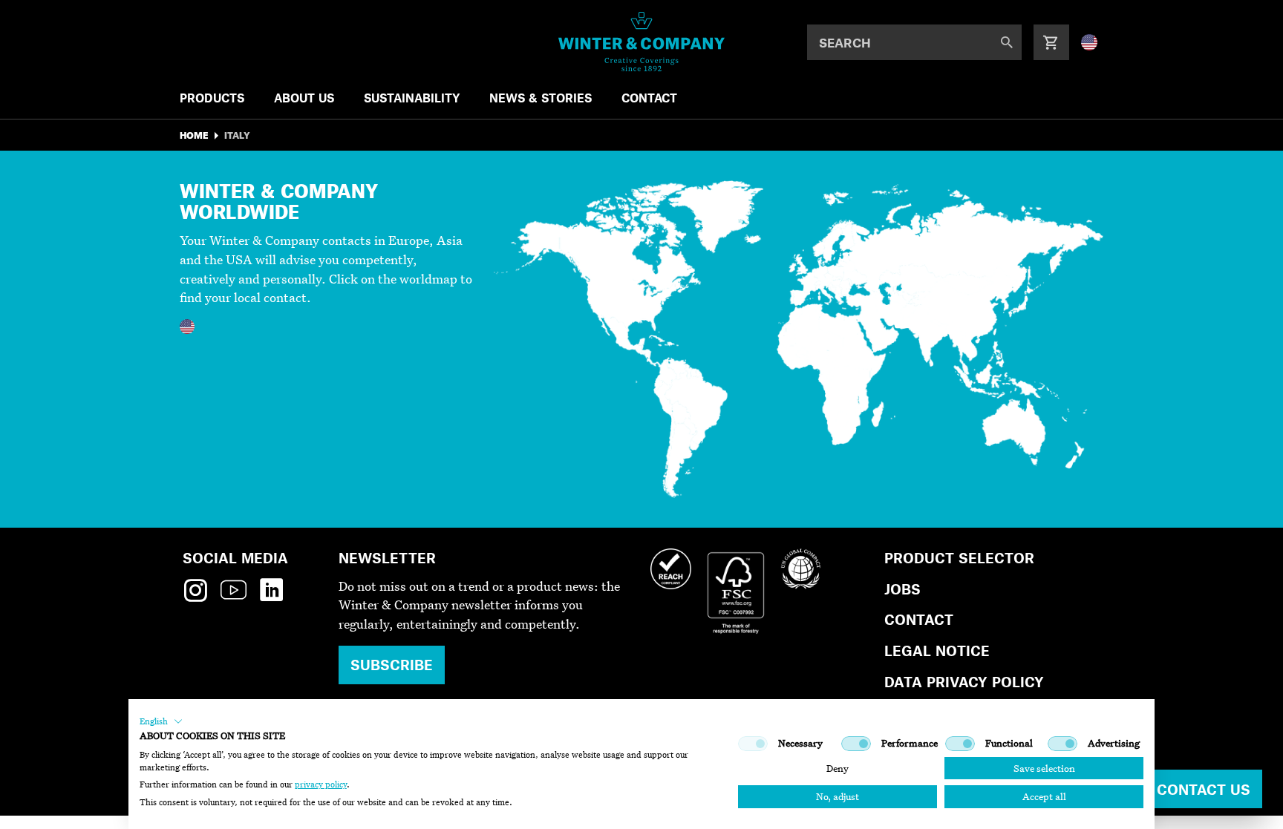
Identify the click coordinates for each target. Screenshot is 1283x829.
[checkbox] (753, 743)
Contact (918, 619)
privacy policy (321, 784)
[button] (161, 721)
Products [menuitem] (212, 98)
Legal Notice (937, 650)
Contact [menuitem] (649, 98)
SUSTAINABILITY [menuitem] (412, 98)
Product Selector (959, 557)
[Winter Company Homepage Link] (642, 41)
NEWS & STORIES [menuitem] (540, 98)
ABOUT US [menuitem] (304, 98)
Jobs (902, 588)
